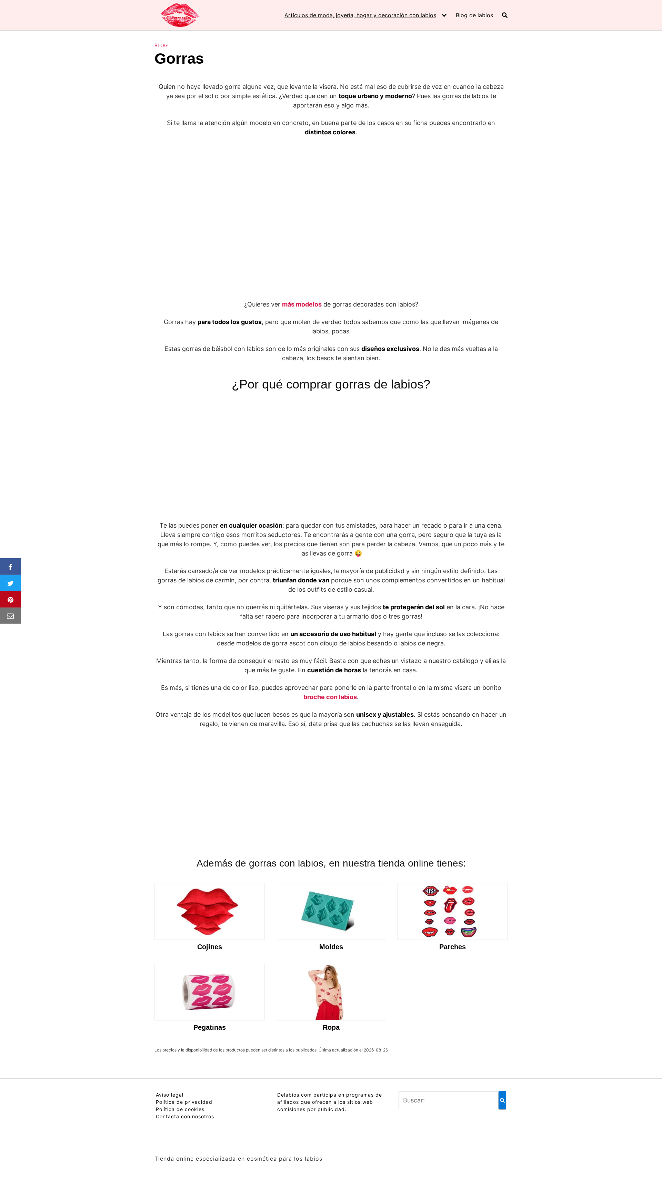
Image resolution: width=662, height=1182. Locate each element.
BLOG (161, 45)
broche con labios (330, 697)
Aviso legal (169, 1095)
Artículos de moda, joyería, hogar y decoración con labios (360, 15)
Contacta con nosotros (185, 1116)
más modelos (302, 304)
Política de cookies (180, 1109)
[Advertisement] (331, 194)
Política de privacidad (184, 1102)
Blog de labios (474, 15)
